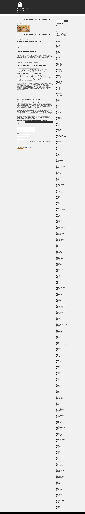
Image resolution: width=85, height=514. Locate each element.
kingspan (59, 283)
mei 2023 (58, 89)
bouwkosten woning (60, 153)
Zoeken (57, 19)
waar (58, 466)
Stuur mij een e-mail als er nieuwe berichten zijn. (25, 147)
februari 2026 (59, 50)
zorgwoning (59, 506)
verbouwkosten (59, 448)
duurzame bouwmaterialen (61, 184)
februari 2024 (59, 78)
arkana (58, 120)
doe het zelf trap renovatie (61, 174)
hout (58, 232)
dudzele (58, 178)
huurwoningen (59, 253)
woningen (59, 490)
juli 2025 (58, 58)
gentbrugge (59, 205)
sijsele (58, 403)
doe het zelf (59, 173)
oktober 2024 (59, 69)
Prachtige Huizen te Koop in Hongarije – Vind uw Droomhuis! (62, 28)
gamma (58, 199)
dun (58, 179)
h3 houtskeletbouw (60, 216)
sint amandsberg (60, 405)
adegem (58, 111)
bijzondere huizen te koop (61, 136)
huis (58, 238)
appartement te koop (60, 117)
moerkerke (59, 348)
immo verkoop (59, 265)
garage (58, 201)
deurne (58, 171)
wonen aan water (60, 487)
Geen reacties (24, 23)
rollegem (58, 393)
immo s (58, 263)
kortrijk (58, 301)
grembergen (59, 210)
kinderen (58, 282)
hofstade (58, 229)
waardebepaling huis (60, 470)
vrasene (58, 463)
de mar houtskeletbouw (61, 166)
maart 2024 (59, 77)
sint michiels (59, 411)
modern (58, 347)
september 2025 (59, 56)
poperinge (59, 372)
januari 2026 (59, 51)
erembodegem (59, 193)
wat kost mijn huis (60, 476)
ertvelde (58, 196)
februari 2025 (59, 64)
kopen (58, 296)
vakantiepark (59, 438)
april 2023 (59, 90)
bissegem (58, 138)
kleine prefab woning (61, 287)
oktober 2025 (59, 54)
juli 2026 (58, 44)
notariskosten (59, 357)
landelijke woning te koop (61, 312)
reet (58, 385)
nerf (58, 354)
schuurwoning (59, 399)
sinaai (58, 404)
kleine (58, 286)
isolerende (59, 274)
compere (58, 161)
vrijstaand (59, 464)
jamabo (58, 275)
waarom (58, 471)
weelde (58, 478)
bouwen (58, 148)
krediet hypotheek (60, 307)
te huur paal (59, 422)
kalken (58, 276)
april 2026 (59, 47)
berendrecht (59, 130)
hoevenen (59, 228)
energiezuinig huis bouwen (62, 192)
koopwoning (59, 294)
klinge (58, 288)
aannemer (59, 105)
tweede (58, 430)
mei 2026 (58, 46)
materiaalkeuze (19, 118)
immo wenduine (60, 266)
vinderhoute (59, 459)
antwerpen (59, 113)
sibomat (58, 402)
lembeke (58, 318)
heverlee (58, 223)
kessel (58, 277)
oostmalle (59, 362)
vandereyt (59, 442)
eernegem (59, 186)
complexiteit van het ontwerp (29, 116)
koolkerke (59, 290)
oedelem (58, 359)
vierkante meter (34, 118)
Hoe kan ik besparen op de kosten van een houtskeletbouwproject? (30, 70)
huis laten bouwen (60, 241)
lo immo (58, 325)
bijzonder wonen (60, 135)
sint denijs (59, 408)
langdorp (58, 313)
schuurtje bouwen (60, 398)
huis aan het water (60, 239)
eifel (58, 187)
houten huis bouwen (60, 233)
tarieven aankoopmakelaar (61, 418)
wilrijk (58, 483)
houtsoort (59, 234)
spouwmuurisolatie (60, 415)
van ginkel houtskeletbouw (62, 441)
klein (58, 284)
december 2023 (59, 81)
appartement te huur (60, 116)
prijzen (58, 379)
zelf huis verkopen (60, 500)
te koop (58, 423)
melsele (58, 339)
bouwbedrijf (59, 144)
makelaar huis (59, 331)
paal (58, 367)
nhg (58, 355)
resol (58, 390)
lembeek (58, 317)
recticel (58, 384)
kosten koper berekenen (61, 305)
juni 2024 (58, 74)
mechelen (59, 336)
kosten (41, 117)
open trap (59, 363)
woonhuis (59, 493)
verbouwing (59, 447)
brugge (58, 155)
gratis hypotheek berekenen (62, 209)
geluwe (58, 203)
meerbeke (58, 337)
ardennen (59, 119)
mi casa (58, 342)
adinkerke (59, 112)
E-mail (18, 135)
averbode (58, 123)
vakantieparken (60, 440)
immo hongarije (60, 262)
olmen (58, 360)
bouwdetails (59, 147)
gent (58, 204)
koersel (58, 289)
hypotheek (59, 254)
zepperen (58, 505)
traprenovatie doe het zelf (61, 427)
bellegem (58, 125)
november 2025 (59, 53)
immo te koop (59, 264)
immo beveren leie (60, 259)
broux (58, 154)
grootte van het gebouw (30, 117)
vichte (58, 457)
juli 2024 (58, 72)
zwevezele (59, 508)
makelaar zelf (59, 332)
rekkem (58, 386)
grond (58, 211)
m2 (57, 329)
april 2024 (59, 76)
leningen (58, 320)
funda (58, 198)
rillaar (58, 391)
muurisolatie (59, 353)
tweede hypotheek (60, 432)
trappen (58, 426)
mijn (58, 343)
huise (58, 245)
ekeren (58, 191)
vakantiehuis (59, 435)
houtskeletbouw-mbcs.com (22, 9)
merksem (58, 341)
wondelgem (59, 485)
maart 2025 (59, 63)
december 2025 (59, 52)
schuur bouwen (60, 397)
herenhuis (59, 221)
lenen (58, 319)
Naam (18, 133)
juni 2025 (58, 59)
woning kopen (59, 489)
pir (57, 368)
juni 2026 (58, 45)
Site (17, 138)
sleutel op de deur (60, 414)
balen (58, 124)
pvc (58, 380)
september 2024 (59, 70)
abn (58, 107)
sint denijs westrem (60, 409)
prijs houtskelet (25, 118)
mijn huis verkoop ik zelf (61, 344)
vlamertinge (59, 460)
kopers (58, 299)
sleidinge (58, 412)
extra (58, 197)
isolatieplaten (59, 272)
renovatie (59, 387)
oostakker (59, 361)
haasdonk (59, 217)
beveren (58, 132)
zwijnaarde (59, 509)
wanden (58, 472)
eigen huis (59, 189)
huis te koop (59, 244)
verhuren (58, 451)
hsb (58, 235)
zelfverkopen (59, 503)
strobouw (58, 416)
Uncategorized (19, 116)
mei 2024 (58, 75)
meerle (58, 338)
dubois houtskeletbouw (61, 177)
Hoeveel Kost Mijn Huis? (61, 35)
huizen (58, 247)
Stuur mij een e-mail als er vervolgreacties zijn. (25, 145)
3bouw (58, 99)
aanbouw (58, 101)
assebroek (59, 122)
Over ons (40, 15)
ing (57, 270)
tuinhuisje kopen (60, 429)
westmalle (59, 481)
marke (58, 335)
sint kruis (59, 410)
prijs (58, 378)
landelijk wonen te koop (61, 311)
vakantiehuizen (60, 436)
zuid (58, 507)
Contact (44, 15)
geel (58, 202)
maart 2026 (59, 48)
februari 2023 (59, 93)
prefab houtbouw (60, 374)
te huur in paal (59, 421)
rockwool (58, 392)
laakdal (58, 308)
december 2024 (59, 66)
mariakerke (59, 333)
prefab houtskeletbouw (61, 375)
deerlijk (58, 167)
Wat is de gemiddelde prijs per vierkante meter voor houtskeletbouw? (30, 66)
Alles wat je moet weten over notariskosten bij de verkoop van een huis (62, 31)
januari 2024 (59, 80)
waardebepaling (60, 469)
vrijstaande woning (60, 465)
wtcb (58, 495)
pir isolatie (59, 369)
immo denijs (59, 260)
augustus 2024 (59, 71)
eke (57, 190)
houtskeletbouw (37, 117)
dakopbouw (59, 165)
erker (58, 195)
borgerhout (59, 141)
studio (58, 417)
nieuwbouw (59, 356)
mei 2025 (58, 60)
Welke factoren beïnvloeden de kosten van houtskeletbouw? (29, 68)
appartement (59, 114)
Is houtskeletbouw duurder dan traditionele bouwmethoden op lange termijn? (32, 71)
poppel (58, 373)
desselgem (59, 168)
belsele (58, 126)
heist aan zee (59, 220)
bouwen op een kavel (60, 149)
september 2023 (59, 84)
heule (58, 222)
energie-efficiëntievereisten (39, 116)
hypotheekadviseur (60, 256)
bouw (58, 142)
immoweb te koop (60, 269)
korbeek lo (59, 300)
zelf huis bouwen (60, 499)
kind (58, 281)
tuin (58, 428)
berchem (58, 128)
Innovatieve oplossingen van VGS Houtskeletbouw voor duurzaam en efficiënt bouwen (31, 120)
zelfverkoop (59, 502)
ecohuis (58, 185)
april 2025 (59, 62)
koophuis (59, 293)
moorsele (58, 351)
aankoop (58, 102)
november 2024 (59, 68)
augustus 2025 (59, 57)
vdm (58, 445)
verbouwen (59, 446)
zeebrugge (59, 497)
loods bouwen (59, 326)
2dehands (59, 98)
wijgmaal (58, 482)
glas (58, 208)
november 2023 (59, 82)
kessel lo (58, 278)
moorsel (58, 350)
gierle (58, 207)
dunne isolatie (59, 180)
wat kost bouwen (60, 475)
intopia (58, 271)
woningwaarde (59, 491)
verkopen (59, 454)
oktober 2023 (59, 83)
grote (58, 214)
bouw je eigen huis (60, 143)
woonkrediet (59, 494)
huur (58, 250)
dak (58, 162)
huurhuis (59, 251)
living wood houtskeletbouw (62, 324)
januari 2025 (59, 65)
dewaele (58, 172)
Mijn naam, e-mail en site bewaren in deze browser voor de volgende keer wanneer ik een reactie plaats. (34, 141)
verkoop (58, 452)
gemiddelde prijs (23, 117)
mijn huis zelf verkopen (61, 345)
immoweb (59, 268)
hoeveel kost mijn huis (61, 227)
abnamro (58, 110)
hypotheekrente (60, 257)
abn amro (58, 108)
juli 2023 (58, 87)
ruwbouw (58, 396)
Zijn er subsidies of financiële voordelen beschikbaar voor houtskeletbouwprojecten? (33, 69)
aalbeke (58, 100)
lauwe (58, 314)
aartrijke (58, 106)
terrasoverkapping (60, 424)
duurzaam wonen (60, 183)
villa (58, 458)
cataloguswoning (60, 160)
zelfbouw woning (60, 501)
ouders (58, 366)
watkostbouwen (60, 477)
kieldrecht (59, 280)
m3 (57, 330)
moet (58, 349)
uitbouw (58, 433)
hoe (58, 226)
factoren (45, 116)
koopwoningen (59, 295)
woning (58, 488)
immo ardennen (60, 258)
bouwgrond (59, 150)
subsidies (29, 118)
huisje (58, 246)
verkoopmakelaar (60, 453)
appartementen (60, 118)
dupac (58, 181)
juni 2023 (58, 88)
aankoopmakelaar (60, 104)
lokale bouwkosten (46, 117)
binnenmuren (59, 137)
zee (57, 496)
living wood (59, 323)
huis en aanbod (60, 240)
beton (58, 131)
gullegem (58, 215)
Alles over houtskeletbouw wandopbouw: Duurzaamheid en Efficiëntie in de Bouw (38, 121)
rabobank (58, 381)
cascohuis (59, 159)
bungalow (59, 156)
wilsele (58, 484)
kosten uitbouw (60, 306)
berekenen (59, 129)
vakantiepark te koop (61, 439)
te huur (58, 420)
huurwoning (59, 252)
